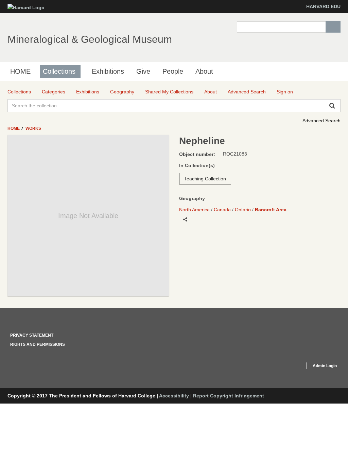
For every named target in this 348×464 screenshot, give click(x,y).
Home (14, 128)
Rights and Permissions (37, 344)
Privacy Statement (31, 335)
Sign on (285, 91)
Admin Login (325, 365)
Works (33, 128)
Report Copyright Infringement (228, 395)
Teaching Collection (205, 178)
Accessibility (174, 395)
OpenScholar (286, 366)
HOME (20, 71)
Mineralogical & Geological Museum (89, 39)
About (204, 71)
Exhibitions (108, 71)
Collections (59, 71)
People (172, 71)
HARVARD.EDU (323, 6)
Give (143, 71)
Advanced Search (321, 120)
